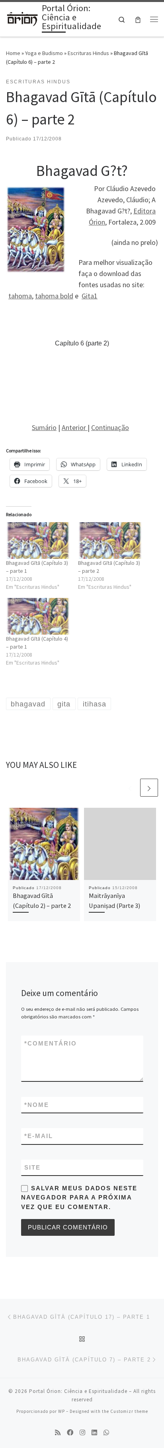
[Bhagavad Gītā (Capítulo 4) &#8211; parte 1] (38, 616)
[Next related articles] (149, 788)
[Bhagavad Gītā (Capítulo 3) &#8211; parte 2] (110, 540)
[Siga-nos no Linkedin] (94, 1433)
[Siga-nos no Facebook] (70, 1433)
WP (61, 1411)
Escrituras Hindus (88, 53)
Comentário (50, 1043)
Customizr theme (129, 1411)
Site (32, 1167)
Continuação (110, 427)
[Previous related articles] (130, 788)
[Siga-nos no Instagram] (82, 1433)
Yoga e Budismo (44, 53)
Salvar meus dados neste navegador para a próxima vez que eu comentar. (79, 1197)
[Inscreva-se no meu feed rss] (58, 1433)
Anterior (75, 427)
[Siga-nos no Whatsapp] (106, 1433)
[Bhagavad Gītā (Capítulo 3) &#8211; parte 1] (38, 540)
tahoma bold (54, 295)
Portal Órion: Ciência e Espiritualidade (78, 1391)
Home (13, 53)
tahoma (20, 295)
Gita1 (90, 295)
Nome (36, 1104)
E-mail (38, 1135)
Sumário (44, 427)
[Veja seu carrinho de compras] (138, 19)
